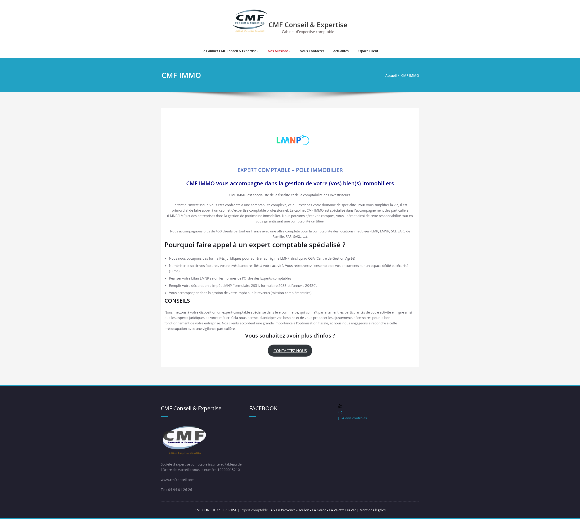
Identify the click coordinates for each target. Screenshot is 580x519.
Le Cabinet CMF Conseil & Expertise (229, 51)
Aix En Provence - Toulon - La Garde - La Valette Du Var (314, 510)
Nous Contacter (312, 51)
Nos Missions (278, 51)
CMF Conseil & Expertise (307, 24)
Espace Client (368, 51)
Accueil (391, 75)
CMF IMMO (410, 75)
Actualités (341, 51)
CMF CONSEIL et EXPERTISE (216, 510)
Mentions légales (373, 510)
